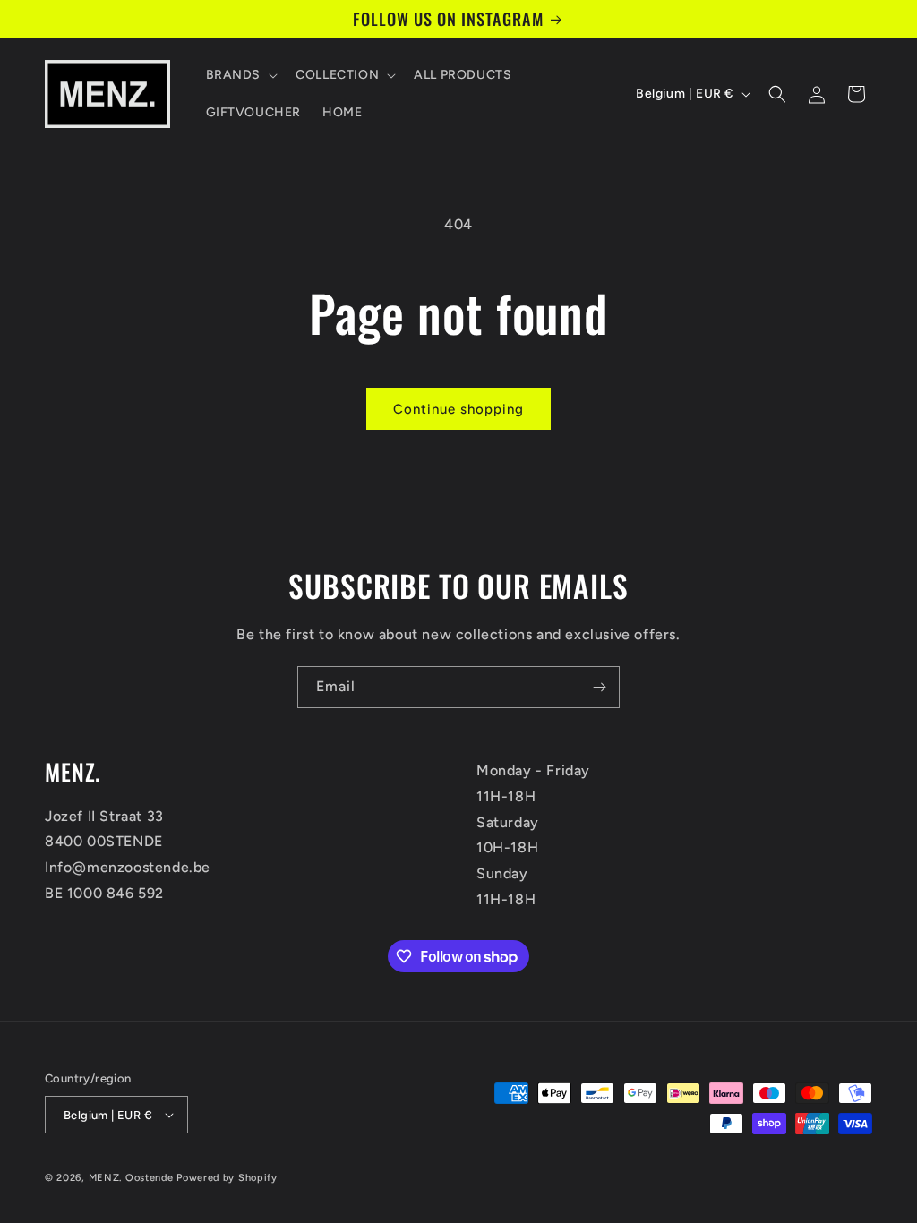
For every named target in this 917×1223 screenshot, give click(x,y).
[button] (240, 75)
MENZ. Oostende (131, 1178)
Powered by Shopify (227, 1178)
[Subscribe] (599, 687)
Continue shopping (458, 409)
